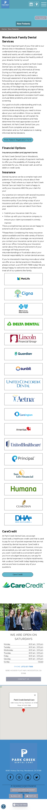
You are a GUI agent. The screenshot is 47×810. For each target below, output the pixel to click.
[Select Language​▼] (41, 18)
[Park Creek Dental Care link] (36, 4)
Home (4, 29)
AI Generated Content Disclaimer (23, 786)
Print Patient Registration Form (17, 140)
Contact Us (23, 679)
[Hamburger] (43, 4)
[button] (23, 710)
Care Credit (18, 575)
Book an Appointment (23, 790)
